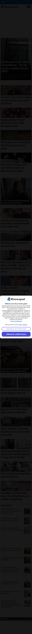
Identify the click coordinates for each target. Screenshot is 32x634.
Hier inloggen (23, 324)
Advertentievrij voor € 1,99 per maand (16, 329)
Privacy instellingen (16, 321)
